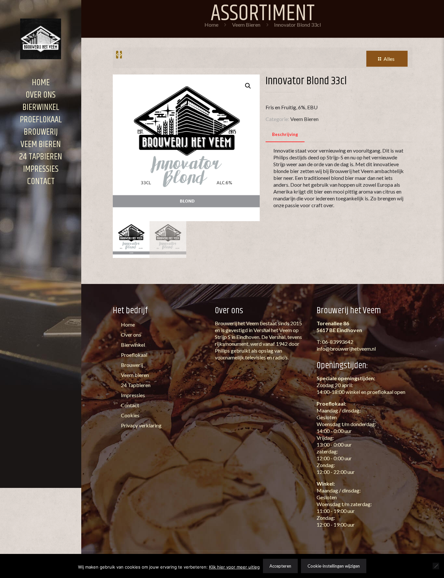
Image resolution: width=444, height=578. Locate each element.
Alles (389, 59)
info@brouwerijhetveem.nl (346, 348)
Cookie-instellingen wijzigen (333, 566)
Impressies (132, 395)
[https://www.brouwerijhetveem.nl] (40, 38)
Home (211, 24)
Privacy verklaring (141, 425)
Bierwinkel (132, 345)
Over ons (130, 334)
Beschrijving (285, 134)
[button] (248, 85)
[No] (436, 566)
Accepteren (280, 566)
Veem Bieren (246, 24)
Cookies (129, 415)
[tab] (285, 134)
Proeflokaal (133, 355)
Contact (129, 405)
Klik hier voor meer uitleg (234, 567)
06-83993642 (337, 342)
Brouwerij (131, 365)
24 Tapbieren (135, 385)
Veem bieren (134, 375)
